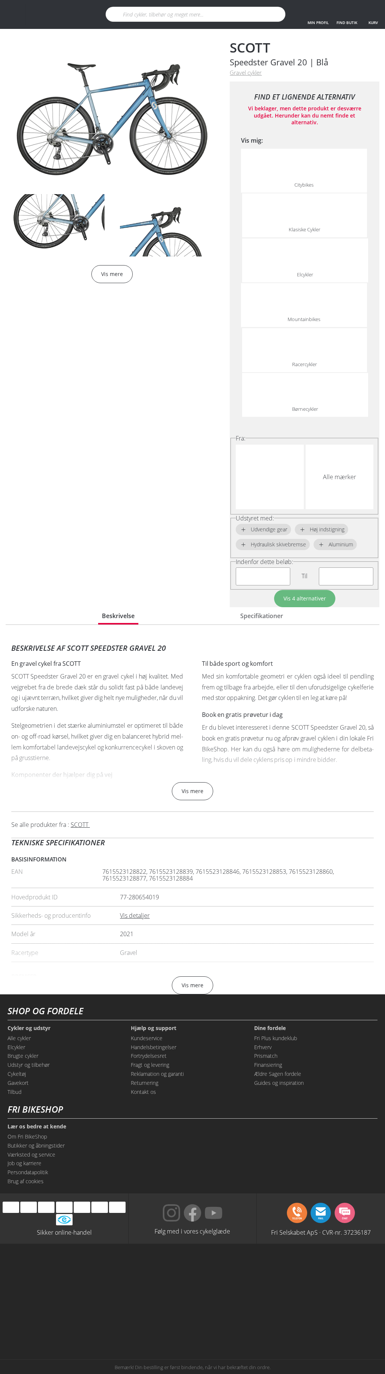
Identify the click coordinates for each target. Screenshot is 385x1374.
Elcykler (16, 1047)
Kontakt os (143, 1091)
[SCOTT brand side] (304, 1269)
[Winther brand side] (230, 1269)
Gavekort (18, 1082)
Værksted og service (31, 1154)
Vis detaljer (135, 915)
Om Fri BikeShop (27, 1136)
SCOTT (250, 47)
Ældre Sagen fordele (277, 1073)
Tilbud (14, 1091)
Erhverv (262, 1047)
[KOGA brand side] (80, 1298)
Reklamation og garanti (157, 1073)
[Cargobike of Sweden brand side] (80, 1326)
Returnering (144, 1082)
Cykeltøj (17, 1073)
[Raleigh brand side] (230, 1326)
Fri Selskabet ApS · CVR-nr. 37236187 (321, 1232)
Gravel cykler (246, 72)
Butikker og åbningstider (36, 1145)
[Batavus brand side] (80, 1269)
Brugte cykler (23, 1055)
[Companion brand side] (230, 1298)
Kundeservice (146, 1038)
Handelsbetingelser (153, 1047)
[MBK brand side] (155, 1269)
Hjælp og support (153, 1028)
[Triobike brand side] (155, 1326)
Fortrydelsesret (149, 1055)
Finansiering (268, 1064)
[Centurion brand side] (155, 1298)
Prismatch (265, 1055)
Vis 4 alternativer (304, 598)
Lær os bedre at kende (37, 1127)
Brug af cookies (26, 1181)
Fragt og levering (150, 1064)
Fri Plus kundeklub (275, 1038)
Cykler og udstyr (29, 1028)
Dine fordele (270, 1028)
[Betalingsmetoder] (64, 1207)
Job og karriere (24, 1163)
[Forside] (56, 14)
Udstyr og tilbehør (29, 1064)
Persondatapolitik (28, 1172)
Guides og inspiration (279, 1082)
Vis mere (192, 791)
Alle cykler (19, 1038)
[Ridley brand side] (304, 1298)
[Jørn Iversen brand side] (304, 1326)
